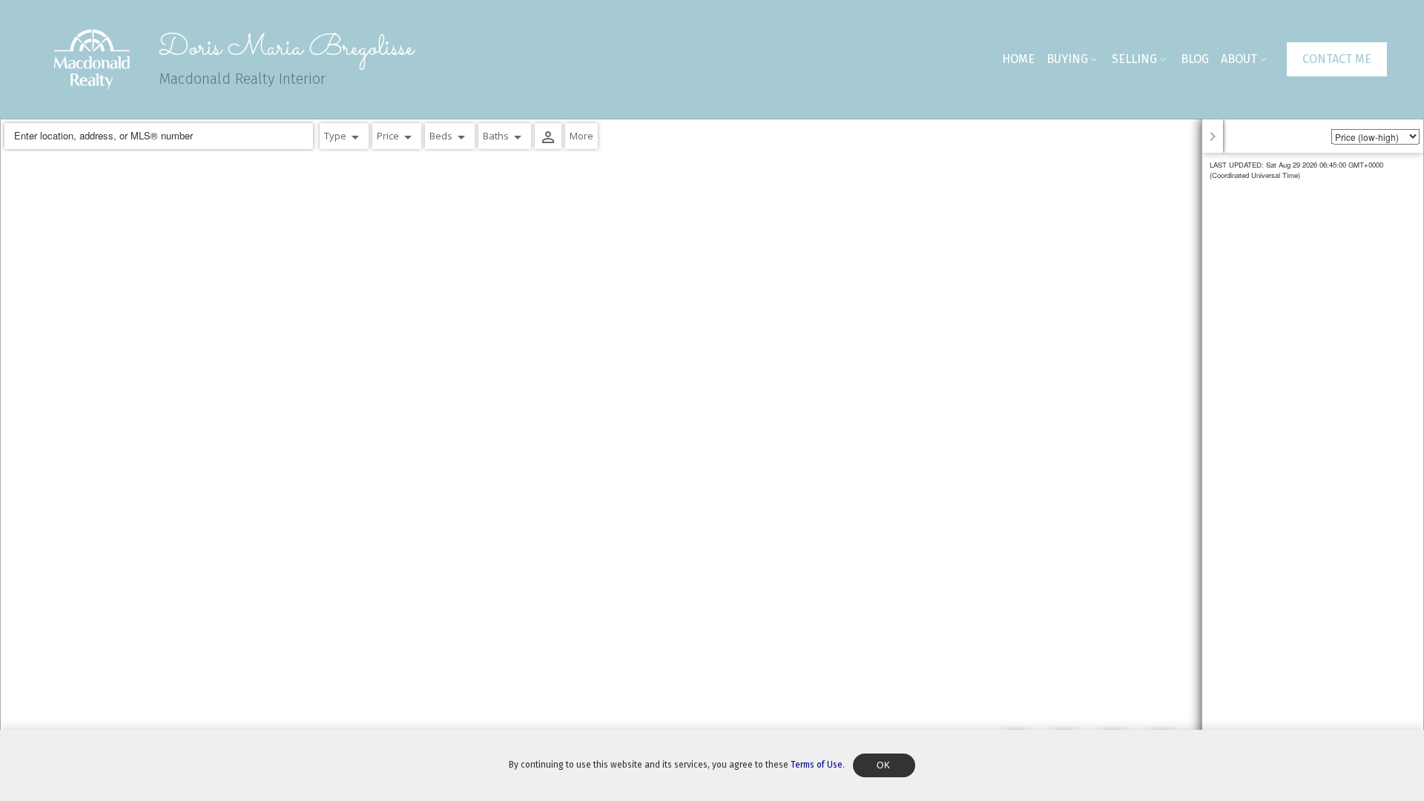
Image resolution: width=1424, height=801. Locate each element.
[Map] (712, 459)
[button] (1337, 59)
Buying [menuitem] (1067, 59)
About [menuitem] (1239, 59)
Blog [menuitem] (1195, 59)
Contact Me (1336, 59)
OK (884, 765)
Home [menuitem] (1018, 59)
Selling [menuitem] (1134, 59)
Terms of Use (817, 764)
